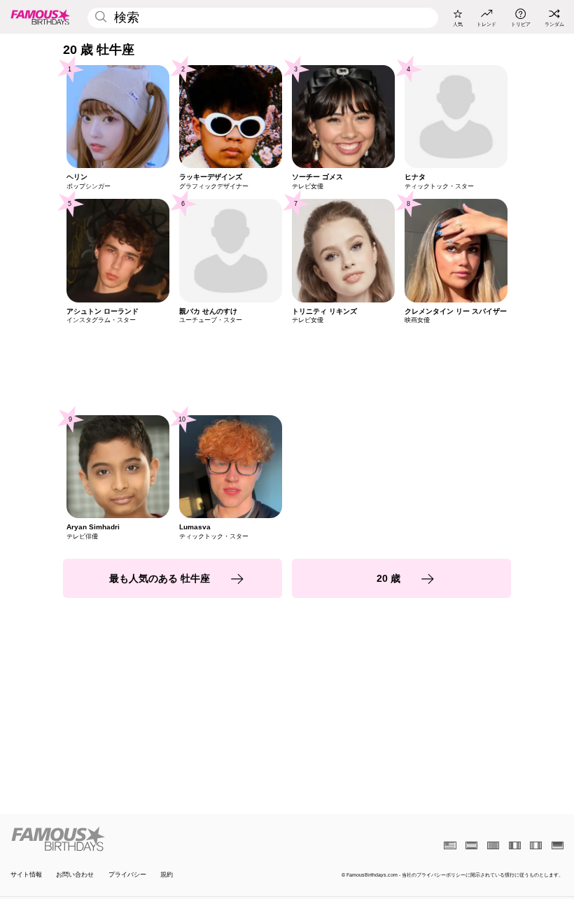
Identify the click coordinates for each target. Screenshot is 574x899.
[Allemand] (558, 845)
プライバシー (127, 874)
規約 (166, 874)
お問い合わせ (75, 874)
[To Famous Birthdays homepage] (40, 17)
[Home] (146, 838)
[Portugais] (493, 845)
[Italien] (536, 845)
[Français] (515, 845)
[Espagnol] (471, 845)
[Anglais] (450, 845)
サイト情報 (26, 874)
